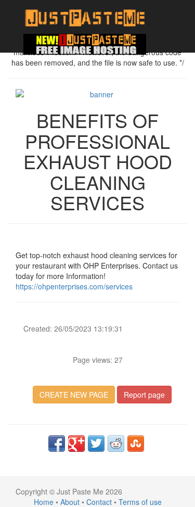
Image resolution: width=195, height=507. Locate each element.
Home (44, 502)
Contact (99, 502)
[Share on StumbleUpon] (135, 443)
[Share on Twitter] (96, 443)
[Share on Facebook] (56, 443)
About (70, 502)
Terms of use (140, 502)
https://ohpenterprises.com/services (74, 286)
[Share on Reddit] (116, 443)
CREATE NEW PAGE (74, 394)
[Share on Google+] (76, 443)
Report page (144, 394)
